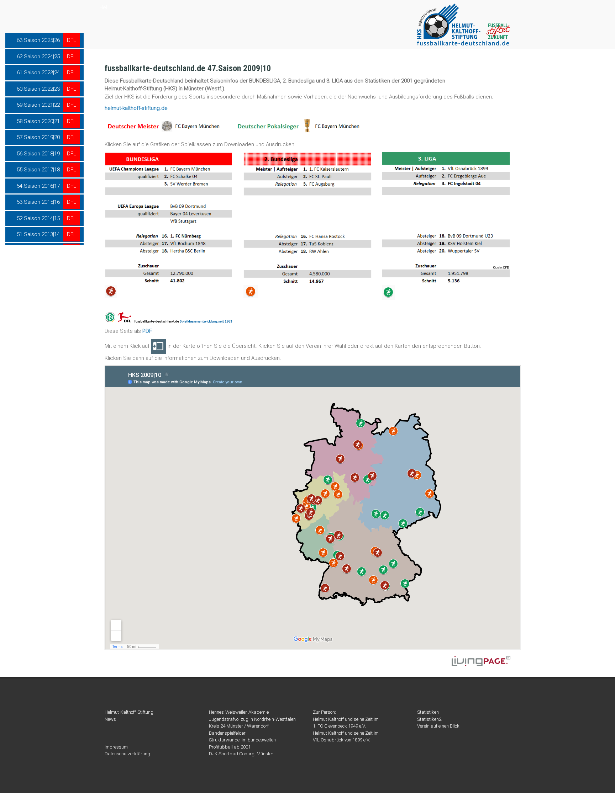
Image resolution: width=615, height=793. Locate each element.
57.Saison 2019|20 (38, 137)
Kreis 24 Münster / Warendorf (239, 726)
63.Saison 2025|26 (38, 40)
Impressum (116, 747)
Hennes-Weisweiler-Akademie (239, 712)
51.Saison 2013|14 (38, 234)
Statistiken (428, 712)
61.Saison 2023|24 (38, 72)
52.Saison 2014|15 (38, 218)
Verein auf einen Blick (438, 726)
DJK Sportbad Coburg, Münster (241, 753)
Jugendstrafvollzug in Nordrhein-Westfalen (252, 719)
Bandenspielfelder (227, 733)
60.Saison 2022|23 (38, 89)
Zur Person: (324, 712)
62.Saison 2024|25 (38, 56)
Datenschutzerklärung (127, 753)
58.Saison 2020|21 (38, 121)
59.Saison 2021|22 (38, 105)
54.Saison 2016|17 (38, 186)
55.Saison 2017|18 (38, 169)
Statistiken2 (429, 719)
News (110, 719)
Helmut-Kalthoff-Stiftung (129, 712)
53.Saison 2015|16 (38, 202)
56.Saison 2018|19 (38, 153)
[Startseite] (463, 24)
